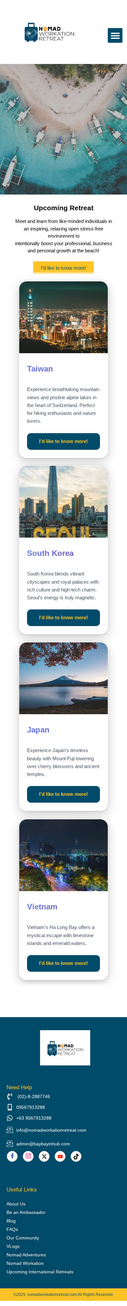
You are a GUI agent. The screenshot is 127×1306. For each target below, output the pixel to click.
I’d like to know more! (63, 441)
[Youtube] (60, 1156)
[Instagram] (28, 1156)
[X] (44, 1156)
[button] (115, 35)
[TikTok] (76, 1156)
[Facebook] (12, 1156)
